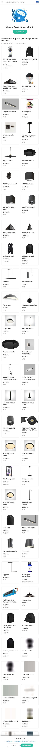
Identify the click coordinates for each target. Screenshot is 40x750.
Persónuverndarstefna (21, 741)
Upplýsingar (9, 741)
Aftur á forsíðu (20, 32)
